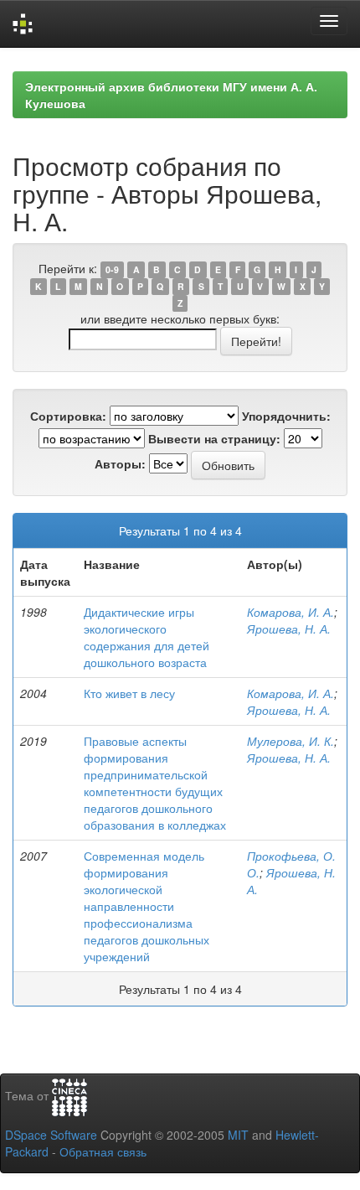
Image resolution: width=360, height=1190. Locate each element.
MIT (238, 1134)
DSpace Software (51, 1134)
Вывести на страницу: (214, 438)
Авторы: (120, 463)
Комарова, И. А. (290, 611)
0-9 (112, 269)
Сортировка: (68, 415)
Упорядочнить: (286, 415)
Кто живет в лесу (129, 693)
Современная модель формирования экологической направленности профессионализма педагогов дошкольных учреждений (146, 906)
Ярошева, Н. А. (289, 628)
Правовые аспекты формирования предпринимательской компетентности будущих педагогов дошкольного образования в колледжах (155, 782)
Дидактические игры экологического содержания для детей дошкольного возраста (146, 636)
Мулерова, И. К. (290, 740)
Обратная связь (103, 1151)
